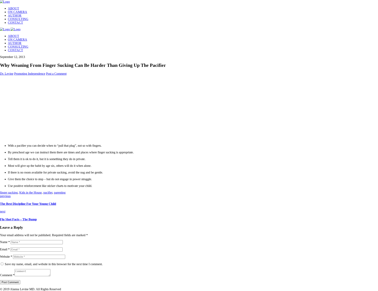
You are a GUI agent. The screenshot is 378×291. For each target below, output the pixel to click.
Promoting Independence (29, 73)
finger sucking (9, 192)
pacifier (47, 192)
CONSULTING (18, 19)
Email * (5, 249)
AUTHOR (14, 15)
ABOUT (13, 8)
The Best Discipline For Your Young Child (28, 203)
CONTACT (15, 22)
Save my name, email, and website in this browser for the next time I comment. (54, 264)
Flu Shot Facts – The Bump (18, 219)
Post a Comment (56, 73)
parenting (60, 192)
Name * (5, 242)
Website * (6, 256)
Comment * (7, 275)
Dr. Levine (6, 73)
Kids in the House (30, 192)
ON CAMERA (17, 12)
